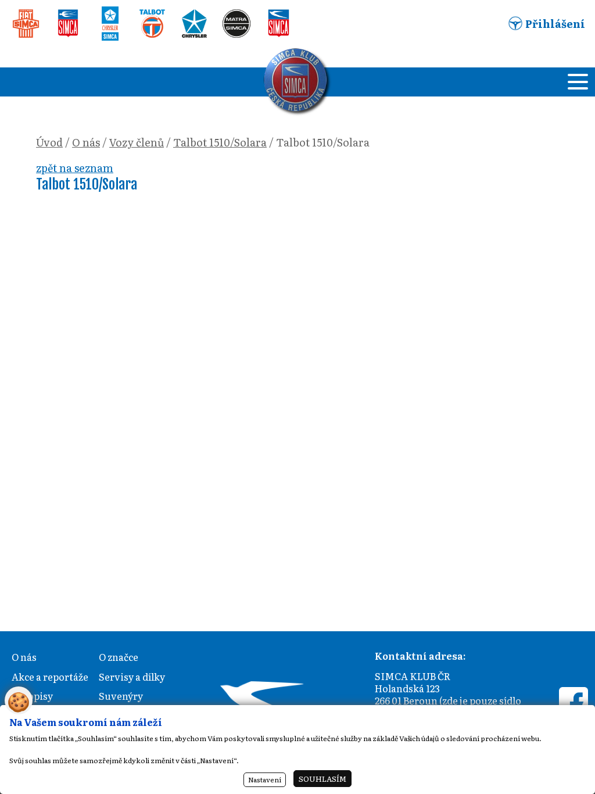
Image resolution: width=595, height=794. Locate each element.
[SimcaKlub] (297, 82)
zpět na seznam (74, 168)
